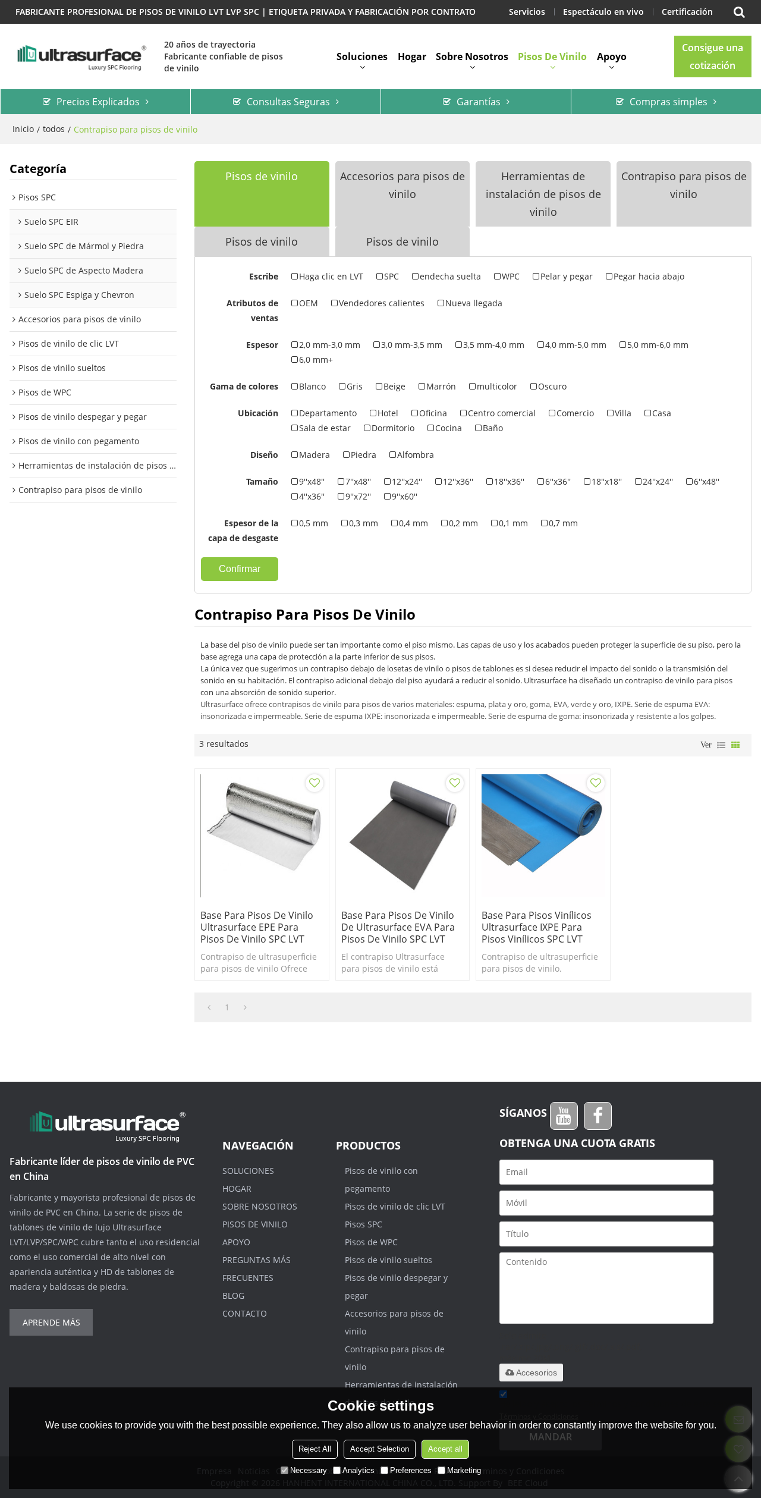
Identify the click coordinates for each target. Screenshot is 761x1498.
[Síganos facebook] (598, 1116)
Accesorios (536, 1372)
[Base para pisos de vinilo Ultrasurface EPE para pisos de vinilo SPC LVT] (261, 835)
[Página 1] (209, 1007)
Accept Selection (379, 1448)
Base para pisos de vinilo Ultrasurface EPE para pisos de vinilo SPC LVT (256, 927)
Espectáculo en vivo (603, 11)
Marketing (464, 1470)
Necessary (308, 1470)
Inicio (23, 128)
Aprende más (51, 1322)
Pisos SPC (363, 1224)
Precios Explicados (98, 101)
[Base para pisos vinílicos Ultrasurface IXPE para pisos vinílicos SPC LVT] (543, 835)
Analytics (358, 1470)
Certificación (687, 11)
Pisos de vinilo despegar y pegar (396, 1286)
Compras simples (668, 101)
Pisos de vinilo (552, 56)
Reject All (314, 1448)
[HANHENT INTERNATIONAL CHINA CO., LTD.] (81, 56)
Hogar (412, 56)
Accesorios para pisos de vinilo (394, 1322)
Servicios (527, 11)
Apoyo (612, 56)
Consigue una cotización (712, 56)
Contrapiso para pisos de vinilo (395, 1358)
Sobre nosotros (472, 56)
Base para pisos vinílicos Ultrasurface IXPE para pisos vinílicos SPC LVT (537, 927)
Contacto (244, 1313)
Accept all (445, 1448)
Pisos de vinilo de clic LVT (395, 1206)
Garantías (479, 101)
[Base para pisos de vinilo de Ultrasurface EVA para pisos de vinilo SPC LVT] (402, 835)
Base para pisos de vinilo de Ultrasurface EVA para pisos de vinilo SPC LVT (398, 927)
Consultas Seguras (288, 101)
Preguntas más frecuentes (256, 1268)
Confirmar (239, 569)
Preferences (411, 1470)
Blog (233, 1295)
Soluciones (362, 56)
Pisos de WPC (371, 1242)
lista (721, 745)
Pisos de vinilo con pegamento (381, 1179)
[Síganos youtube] (564, 1116)
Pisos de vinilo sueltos (388, 1259)
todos (54, 128)
